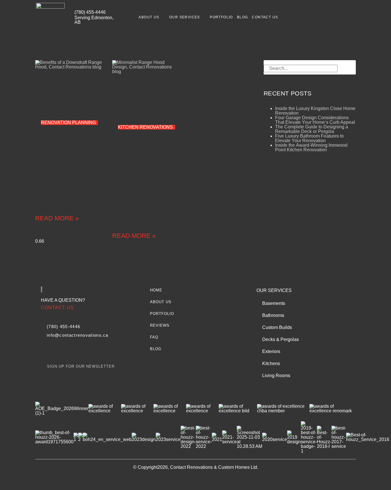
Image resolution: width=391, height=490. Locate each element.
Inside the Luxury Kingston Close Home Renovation (315, 110)
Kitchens (271, 363)
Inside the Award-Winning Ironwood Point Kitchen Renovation (311, 147)
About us (149, 17)
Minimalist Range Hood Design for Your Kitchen (149, 181)
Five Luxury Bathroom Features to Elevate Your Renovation (309, 138)
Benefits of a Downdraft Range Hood (77, 170)
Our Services (184, 17)
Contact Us (265, 17)
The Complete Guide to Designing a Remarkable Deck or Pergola (311, 129)
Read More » (57, 218)
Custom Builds (277, 327)
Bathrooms (273, 315)
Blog (242, 17)
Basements (273, 303)
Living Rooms (276, 375)
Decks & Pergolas (280, 339)
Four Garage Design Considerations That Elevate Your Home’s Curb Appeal (315, 120)
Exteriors (271, 351)
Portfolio (221, 17)
